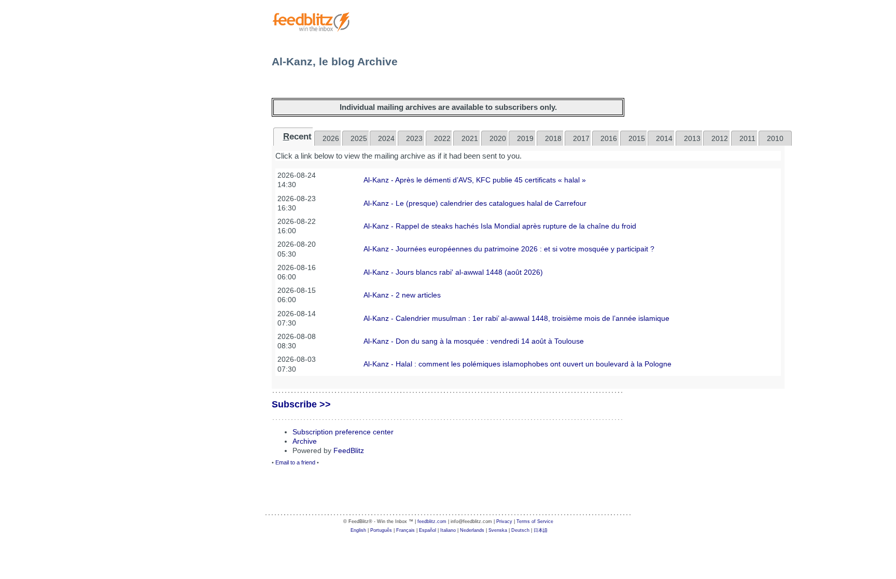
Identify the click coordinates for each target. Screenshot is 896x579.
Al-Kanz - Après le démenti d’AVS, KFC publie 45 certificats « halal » (474, 180)
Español (427, 530)
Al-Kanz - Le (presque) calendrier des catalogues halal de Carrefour (474, 203)
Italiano (448, 530)
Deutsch (520, 530)
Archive (304, 441)
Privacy (504, 521)
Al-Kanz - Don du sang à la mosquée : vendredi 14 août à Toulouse (473, 341)
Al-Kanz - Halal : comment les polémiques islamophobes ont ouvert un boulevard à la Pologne (517, 364)
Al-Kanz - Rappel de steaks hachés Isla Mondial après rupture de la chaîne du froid (499, 226)
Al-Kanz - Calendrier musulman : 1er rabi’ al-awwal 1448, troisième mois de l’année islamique (516, 318)
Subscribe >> (301, 404)
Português (381, 530)
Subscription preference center (343, 432)
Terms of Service (534, 521)
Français (405, 530)
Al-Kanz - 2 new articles (402, 295)
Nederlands (472, 530)
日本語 (541, 530)
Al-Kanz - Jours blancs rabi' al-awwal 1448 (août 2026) (453, 272)
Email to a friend (295, 462)
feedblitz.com (431, 521)
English (358, 530)
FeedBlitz (348, 450)
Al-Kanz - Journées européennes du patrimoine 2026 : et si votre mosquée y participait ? (508, 249)
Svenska (497, 530)
